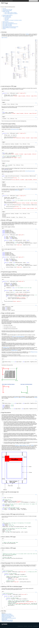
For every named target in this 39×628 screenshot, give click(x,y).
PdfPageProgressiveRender (6, 617)
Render (13, 336)
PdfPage (27, 34)
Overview (4, 8)
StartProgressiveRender (20, 336)
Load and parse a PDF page (7, 9)
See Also (4, 28)
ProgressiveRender (27, 189)
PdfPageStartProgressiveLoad (7, 615)
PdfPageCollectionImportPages (7, 621)
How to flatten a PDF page (7, 25)
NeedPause (17, 189)
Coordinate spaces (8, 17)
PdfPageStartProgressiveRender (7, 620)
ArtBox (32, 445)
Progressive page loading (7, 10)
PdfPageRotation (14, 350)
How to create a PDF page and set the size (10, 23)
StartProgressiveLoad (15, 129)
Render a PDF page (6, 11)
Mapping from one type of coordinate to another (13, 20)
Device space (7, 18)
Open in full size (4, 37)
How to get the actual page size (8, 22)
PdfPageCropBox (6, 347)
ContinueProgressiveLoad (30, 170)
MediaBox (17, 445)
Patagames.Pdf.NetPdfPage (6, 614)
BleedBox (24, 445)
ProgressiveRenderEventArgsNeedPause (9, 618)
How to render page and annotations (11, 13)
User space (6, 19)
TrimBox (27, 445)
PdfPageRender (4, 619)
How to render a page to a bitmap (10, 12)
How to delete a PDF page (7, 24)
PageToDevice (16, 397)
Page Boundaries (6, 21)
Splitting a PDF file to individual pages (9, 27)
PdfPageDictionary (34, 351)
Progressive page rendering (7, 15)
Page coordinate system (7, 16)
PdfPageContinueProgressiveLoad (8, 616)
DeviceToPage (23, 397)
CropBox (20, 445)
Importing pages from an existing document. (10, 26)
